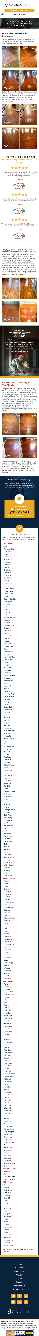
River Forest (8, 796)
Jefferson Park (8, 681)
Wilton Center (8, 1245)
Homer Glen (8, 1208)
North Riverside (9, 746)
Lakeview (7, 699)
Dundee (6, 997)
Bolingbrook (8, 1190)
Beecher (6, 1187)
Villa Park (7, 955)
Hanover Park (8, 652)
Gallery (19, 1274)
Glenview (7, 641)
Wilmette (7, 868)
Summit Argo (8, 841)
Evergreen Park (9, 625)
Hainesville (7, 1071)
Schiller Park (8, 820)
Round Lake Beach (10, 1142)
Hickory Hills (8, 659)
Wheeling (7, 860)
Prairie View (8, 1134)
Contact (19, 1282)
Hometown (7, 670)
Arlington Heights (9, 549)
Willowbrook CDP (10, 970)
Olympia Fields (9, 765)
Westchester (8, 854)
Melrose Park (8, 728)
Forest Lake (8, 1050)
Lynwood (7, 712)
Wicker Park (8, 862)
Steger (6, 828)
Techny (6, 844)
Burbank (7, 580)
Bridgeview (7, 573)
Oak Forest (7, 757)
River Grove (8, 799)
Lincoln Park (8, 707)
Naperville (7, 936)
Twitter (26, 1296)
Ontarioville (8, 949)
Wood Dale (7, 976)
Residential (19, 1267)
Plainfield (7, 1232)
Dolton (6, 615)
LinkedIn (19, 1302)
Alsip (5, 546)
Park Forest (7, 783)
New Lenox (8, 1227)
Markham (7, 717)
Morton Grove (8, 736)
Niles (5, 741)
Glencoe (6, 638)
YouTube (13, 1302)
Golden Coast (8, 646)
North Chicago (8, 1126)
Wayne (6, 960)
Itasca (6, 923)
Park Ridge (7, 786)
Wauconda (7, 1158)
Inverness (7, 678)
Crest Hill (7, 1198)
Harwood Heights (9, 657)
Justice (6, 683)
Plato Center (8, 1018)
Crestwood (7, 604)
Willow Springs (9, 865)
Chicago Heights (9, 588)
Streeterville (8, 839)
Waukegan (7, 1161)
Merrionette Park (9, 731)
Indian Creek (8, 1082)
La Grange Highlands (11, 694)
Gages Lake (8, 1058)
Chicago (6, 586)
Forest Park (7, 630)
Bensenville (7, 891)
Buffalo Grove (8, 1042)
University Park (9, 1240)
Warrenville (7, 957)
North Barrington (9, 1124)
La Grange (7, 691)
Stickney (7, 831)
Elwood (6, 1203)
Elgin (5, 1002)
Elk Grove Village (10, 617)
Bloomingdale (8, 894)
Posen (6, 789)
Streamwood (8, 836)
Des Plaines (7, 612)
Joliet (5, 1211)
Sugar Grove (8, 1026)
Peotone (6, 1229)
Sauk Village (8, 815)
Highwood (7, 1079)
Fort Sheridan (8, 1053)
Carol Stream (8, 899)
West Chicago (8, 963)
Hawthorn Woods (9, 1074)
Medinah (7, 934)
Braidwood (7, 1193)
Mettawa (7, 1118)
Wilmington (7, 1243)
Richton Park (8, 794)
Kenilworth (7, 686)
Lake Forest (8, 1100)
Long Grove (8, 1116)
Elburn (6, 1000)
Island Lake (7, 1087)
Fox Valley (7, 913)
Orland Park (8, 770)
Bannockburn (8, 1037)
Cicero (6, 596)
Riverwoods (8, 1137)
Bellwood (7, 562)
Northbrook (7, 749)
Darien (6, 905)
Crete (5, 607)
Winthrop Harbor (9, 1163)
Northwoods (8, 939)
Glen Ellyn (7, 915)
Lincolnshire (8, 1110)
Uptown (6, 852)
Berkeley (7, 565)
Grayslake (7, 1060)
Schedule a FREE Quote (19, 10)
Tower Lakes (8, 1147)
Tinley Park (7, 849)
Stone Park (7, 833)
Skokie (6, 823)
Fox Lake (7, 1055)
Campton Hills (8, 992)
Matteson (7, 720)
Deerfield (7, 1047)
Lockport (7, 1214)
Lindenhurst (8, 1113)
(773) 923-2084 (18, 14)
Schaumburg (8, 817)
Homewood (8, 673)
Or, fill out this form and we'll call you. (19, 515)
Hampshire (7, 1010)
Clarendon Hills (9, 902)
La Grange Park (9, 696)
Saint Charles (8, 1021)
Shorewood (7, 1237)
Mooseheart (7, 1013)
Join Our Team (19, 1289)
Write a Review (2, 14)
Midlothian (7, 733)
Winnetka (7, 870)
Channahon (7, 1195)
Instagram (13, 1296)
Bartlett (6, 557)
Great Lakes (8, 1063)
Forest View (8, 633)
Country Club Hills (10, 599)
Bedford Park (8, 559)
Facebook (19, 1296)
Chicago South (8, 594)
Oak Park (7, 762)
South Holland (8, 825)
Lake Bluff (7, 1097)
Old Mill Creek (9, 1129)
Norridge (7, 744)
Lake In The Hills (9, 1179)
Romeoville (7, 1235)
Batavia (6, 889)
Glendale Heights (9, 918)
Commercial (19, 1271)
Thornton (7, 846)
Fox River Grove (9, 1177)
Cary (5, 1174)
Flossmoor (7, 628)
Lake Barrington (9, 1095)
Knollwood (7, 1092)
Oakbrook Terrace (10, 947)
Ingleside (7, 1084)
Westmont (7, 965)
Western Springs (9, 857)
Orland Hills (8, 767)
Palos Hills (7, 778)
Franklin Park (8, 636)
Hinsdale (7, 920)
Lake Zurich (8, 1105)
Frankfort (7, 1206)
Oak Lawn (7, 760)
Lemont (6, 704)
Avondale (7, 551)
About (19, 1278)
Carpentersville (9, 994)
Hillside (6, 662)
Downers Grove (9, 907)
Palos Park (7, 781)
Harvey (6, 654)
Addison (6, 881)
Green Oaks (8, 1066)
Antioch (6, 1034)
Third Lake (7, 1145)
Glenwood (7, 644)
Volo (5, 1153)
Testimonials (19, 1285)
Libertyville (7, 1108)
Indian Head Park (9, 675)
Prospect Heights (9, 791)
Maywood (7, 723)
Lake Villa (7, 1103)
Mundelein (7, 1121)
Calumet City (8, 583)
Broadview (7, 575)
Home (19, 1264)
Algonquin (7, 1171)
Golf (5, 649)
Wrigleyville (8, 875)
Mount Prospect (9, 738)
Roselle (6, 952)
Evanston (7, 623)
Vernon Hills (8, 1150)
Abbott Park (8, 1031)
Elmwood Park (9, 620)
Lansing (6, 702)
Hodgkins (7, 665)
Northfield (7, 752)
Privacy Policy (22, 1323)
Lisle (5, 928)
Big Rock (7, 989)
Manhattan (7, 1216)
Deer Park (7, 609)
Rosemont (7, 812)
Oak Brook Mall (9, 944)
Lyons (6, 715)
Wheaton (7, 968)
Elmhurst (7, 910)
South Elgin (8, 1023)
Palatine (6, 773)
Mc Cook (7, 725)
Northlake (7, 754)
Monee (6, 1222)
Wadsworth (7, 1155)
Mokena (6, 1219)
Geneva (6, 1005)
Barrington (7, 554)
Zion (5, 1166)
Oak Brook (7, 942)
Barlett (6, 886)
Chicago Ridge (9, 591)
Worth (6, 873)
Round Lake (8, 1139)
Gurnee (6, 1068)
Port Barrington (9, 1132)
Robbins (6, 807)
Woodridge (7, 978)
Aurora (6, 884)
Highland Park (8, 1076)
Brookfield (7, 578)
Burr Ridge (7, 897)
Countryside (8, 602)
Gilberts (6, 1008)
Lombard (7, 931)
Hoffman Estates (9, 667)
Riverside (7, 804)
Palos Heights (8, 775)
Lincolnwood (8, 710)
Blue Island (7, 570)
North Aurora (8, 1015)
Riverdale (7, 802)
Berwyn (6, 567)
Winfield (6, 973)
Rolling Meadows (9, 810)
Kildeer (6, 688)
